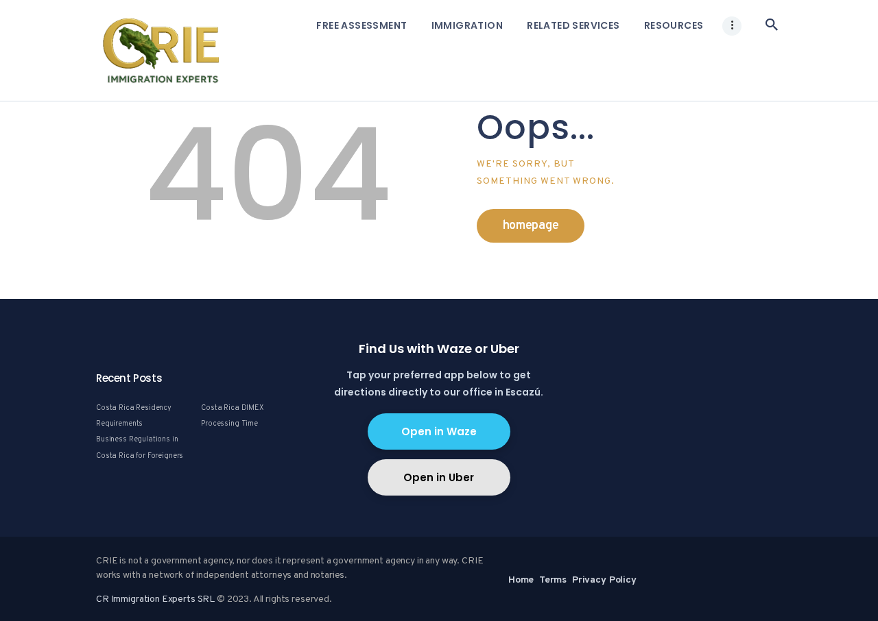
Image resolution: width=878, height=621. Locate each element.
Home (521, 580)
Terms (553, 580)
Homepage (531, 226)
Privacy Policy (604, 580)
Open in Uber (438, 477)
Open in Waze (439, 431)
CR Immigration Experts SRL (155, 599)
